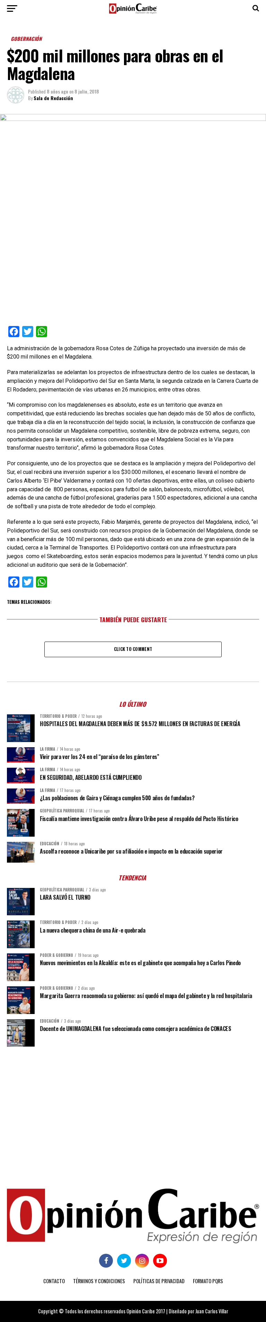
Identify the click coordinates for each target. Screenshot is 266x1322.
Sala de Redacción (53, 98)
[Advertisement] (133, 1105)
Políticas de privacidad (159, 1281)
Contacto (54, 1281)
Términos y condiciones (99, 1281)
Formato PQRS (208, 1281)
